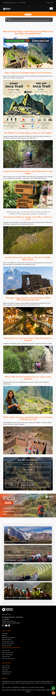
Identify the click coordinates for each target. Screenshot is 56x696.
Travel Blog (5, 633)
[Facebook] (47, 2)
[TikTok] (52, 2)
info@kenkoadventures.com (10, 2)
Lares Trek (28, 475)
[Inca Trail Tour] (28, 505)
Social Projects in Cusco (8, 641)
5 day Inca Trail (6, 656)
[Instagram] (50, 2)
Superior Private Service (8, 643)
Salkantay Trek (28, 469)
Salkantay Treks (6, 667)
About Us (4, 635)
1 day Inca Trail (6, 650)
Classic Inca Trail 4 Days (8, 658)
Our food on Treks (6, 645)
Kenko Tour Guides (6, 639)
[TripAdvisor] (48, 2)
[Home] (6, 8)
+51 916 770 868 (22, 2)
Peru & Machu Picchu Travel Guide (15, 541)
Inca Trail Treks (28, 464)
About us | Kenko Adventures (14, 579)
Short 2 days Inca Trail (7, 652)
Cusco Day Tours (28, 480)
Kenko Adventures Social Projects (15, 560)
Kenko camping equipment (8, 637)
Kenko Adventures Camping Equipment (17, 597)
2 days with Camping (7, 654)
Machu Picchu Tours (28, 485)
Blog (10, 18)
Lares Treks (5, 669)
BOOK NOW (28, 14)
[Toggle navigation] (51, 8)
